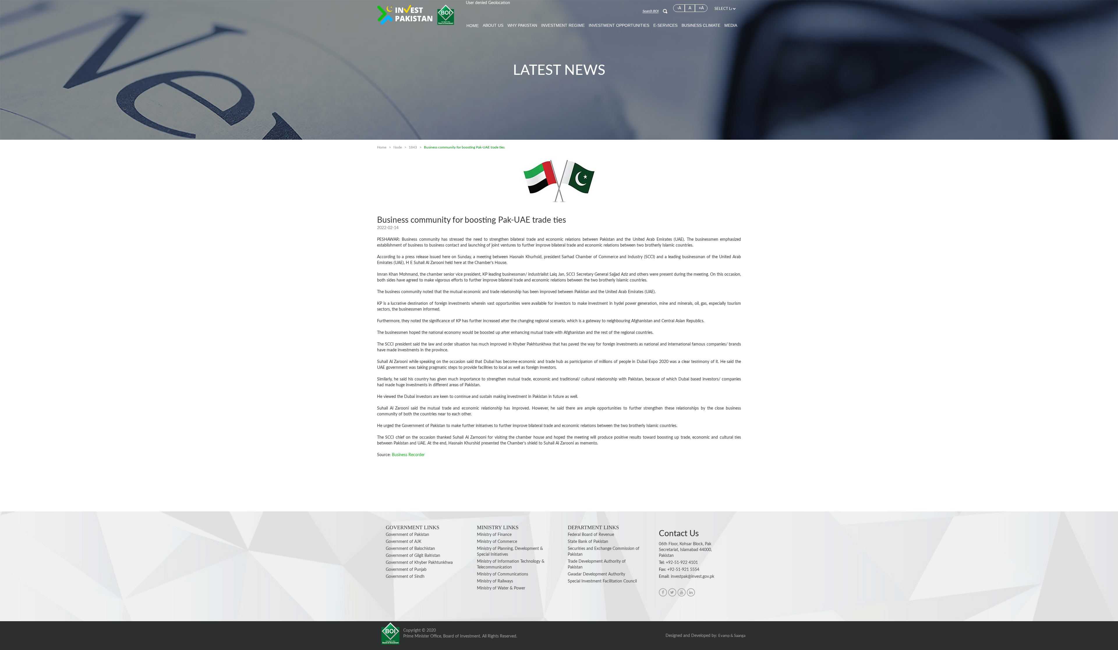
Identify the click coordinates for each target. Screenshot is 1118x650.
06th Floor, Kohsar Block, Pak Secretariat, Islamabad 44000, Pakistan (685, 550)
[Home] (415, 14)
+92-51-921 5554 (683, 570)
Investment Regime (563, 25)
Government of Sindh (405, 577)
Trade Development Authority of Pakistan (597, 564)
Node (397, 147)
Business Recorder (408, 455)
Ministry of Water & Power (501, 588)
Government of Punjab (406, 570)
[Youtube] (681, 592)
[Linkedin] (691, 592)
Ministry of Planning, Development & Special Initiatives (510, 552)
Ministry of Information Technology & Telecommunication (510, 564)
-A (679, 8)
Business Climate (701, 25)
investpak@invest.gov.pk (692, 577)
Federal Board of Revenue (591, 535)
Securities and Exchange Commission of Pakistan (603, 552)
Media (730, 25)
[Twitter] (672, 592)
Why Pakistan (522, 25)
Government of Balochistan (410, 549)
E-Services (665, 25)
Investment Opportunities (619, 25)
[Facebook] (663, 592)
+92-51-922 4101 (682, 563)
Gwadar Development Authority (596, 574)
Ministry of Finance (494, 535)
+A (701, 8)
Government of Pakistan (407, 535)
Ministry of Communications (502, 574)
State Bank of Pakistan (588, 542)
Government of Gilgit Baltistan (413, 556)
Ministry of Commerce (497, 542)
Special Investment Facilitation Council (602, 581)
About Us (493, 25)
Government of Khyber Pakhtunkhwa (419, 563)
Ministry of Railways (495, 581)
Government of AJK (403, 542)
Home (472, 25)
